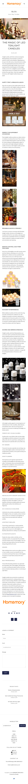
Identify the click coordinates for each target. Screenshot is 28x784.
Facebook (14, 752)
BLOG (14, 743)
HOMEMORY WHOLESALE (17, 772)
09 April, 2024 (14, 692)
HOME (14, 734)
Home (9, 14)
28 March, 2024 (14, 703)
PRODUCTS (14, 737)
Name (3, 634)
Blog (13, 14)
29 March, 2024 (14, 697)
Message (4, 652)
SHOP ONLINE (14, 739)
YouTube (15, 754)
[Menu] (3, 3)
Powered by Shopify (14, 774)
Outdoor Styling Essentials (14, 690)
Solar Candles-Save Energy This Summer (14, 696)
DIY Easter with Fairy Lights (14, 701)
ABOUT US (14, 736)
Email (3, 643)
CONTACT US (14, 741)
